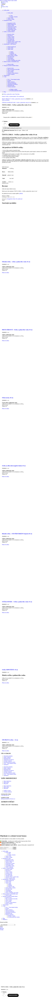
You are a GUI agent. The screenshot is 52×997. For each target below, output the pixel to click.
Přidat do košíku (13, 995)
